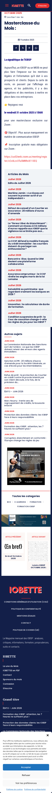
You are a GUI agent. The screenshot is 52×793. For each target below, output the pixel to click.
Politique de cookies (14, 789)
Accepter (26, 767)
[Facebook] (16, 48)
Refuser (26, 775)
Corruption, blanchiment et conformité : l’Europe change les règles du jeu (25, 439)
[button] (47, 735)
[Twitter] (23, 48)
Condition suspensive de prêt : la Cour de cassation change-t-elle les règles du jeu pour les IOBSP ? (27, 319)
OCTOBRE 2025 (13, 13)
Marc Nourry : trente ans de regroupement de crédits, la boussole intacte (24, 403)
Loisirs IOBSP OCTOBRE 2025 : (39, 566)
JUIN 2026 (9, 341)
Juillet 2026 (14, 179)
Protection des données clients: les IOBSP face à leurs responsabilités (26, 416)
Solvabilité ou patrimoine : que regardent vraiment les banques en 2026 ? (28, 292)
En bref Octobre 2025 (13, 557)
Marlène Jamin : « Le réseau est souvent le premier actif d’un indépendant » (26, 196)
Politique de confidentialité (35, 789)
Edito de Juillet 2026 (19, 183)
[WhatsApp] (36, 48)
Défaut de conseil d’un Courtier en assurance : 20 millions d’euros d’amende (28, 211)
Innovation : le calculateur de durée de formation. (29, 305)
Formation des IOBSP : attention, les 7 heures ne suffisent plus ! (23, 427)
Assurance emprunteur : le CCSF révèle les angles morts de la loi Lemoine (27, 276)
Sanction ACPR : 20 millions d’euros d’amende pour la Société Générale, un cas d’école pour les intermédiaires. (25, 363)
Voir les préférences (26, 783)
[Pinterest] (29, 48)
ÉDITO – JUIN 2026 (13, 391)
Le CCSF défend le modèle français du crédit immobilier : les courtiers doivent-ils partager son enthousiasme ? (28, 245)
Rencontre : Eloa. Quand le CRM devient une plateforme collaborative (26, 261)
